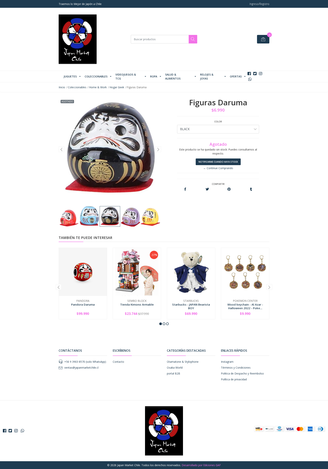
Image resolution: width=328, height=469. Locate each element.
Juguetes (70, 76)
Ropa (153, 76)
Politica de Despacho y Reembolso (242, 373)
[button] (160, 323)
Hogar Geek (117, 87)
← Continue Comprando (218, 168)
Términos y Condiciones (236, 367)
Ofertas (236, 76)
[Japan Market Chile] (78, 39)
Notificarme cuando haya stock (218, 161)
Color (218, 121)
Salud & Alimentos (173, 76)
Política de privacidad (234, 379)
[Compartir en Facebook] (185, 189)
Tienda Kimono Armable (137, 304)
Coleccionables (96, 76)
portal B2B (173, 373)
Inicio (62, 87)
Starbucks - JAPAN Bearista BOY (191, 306)
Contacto (118, 361)
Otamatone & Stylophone (183, 361)
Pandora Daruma (83, 304)
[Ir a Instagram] (260, 73)
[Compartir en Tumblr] (251, 189)
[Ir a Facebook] (249, 73)
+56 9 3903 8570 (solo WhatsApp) (85, 361)
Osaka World (175, 367)
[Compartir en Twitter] (207, 189)
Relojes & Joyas (206, 76)
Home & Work (98, 87)
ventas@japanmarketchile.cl (81, 367)
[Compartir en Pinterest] (229, 189)
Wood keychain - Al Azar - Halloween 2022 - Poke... (245, 306)
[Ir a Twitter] (255, 73)
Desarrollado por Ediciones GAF (201, 465)
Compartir (218, 184)
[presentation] (61, 149)
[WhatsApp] (250, 79)
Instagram (227, 361)
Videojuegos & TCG (125, 76)
